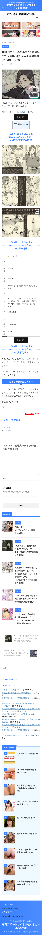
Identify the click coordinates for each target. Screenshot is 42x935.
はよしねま (21, 112)
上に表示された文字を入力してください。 (18, 492)
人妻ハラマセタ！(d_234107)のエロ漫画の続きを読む (26, 530)
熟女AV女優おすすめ (26, 817)
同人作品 (7, 427)
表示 (25, 124)
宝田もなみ (25, 359)
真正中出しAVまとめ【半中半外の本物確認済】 (26, 788)
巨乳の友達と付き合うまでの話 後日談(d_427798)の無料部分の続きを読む (26, 598)
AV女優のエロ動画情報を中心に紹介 (21, 921)
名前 (4, 478)
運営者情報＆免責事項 (11, 908)
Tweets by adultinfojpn (12, 916)
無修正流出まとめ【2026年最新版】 (16, 693)
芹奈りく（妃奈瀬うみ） (11, 690)
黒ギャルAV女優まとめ (27, 833)
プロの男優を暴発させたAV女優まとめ (17, 714)
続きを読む (21, 117)
